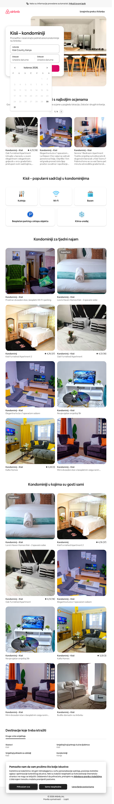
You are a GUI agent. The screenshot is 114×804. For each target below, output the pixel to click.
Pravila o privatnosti (52, 799)
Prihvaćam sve (23, 787)
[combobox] (34, 50)
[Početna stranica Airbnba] (13, 11)
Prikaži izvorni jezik (77, 3)
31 (15, 107)
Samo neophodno (53, 787)
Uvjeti (66, 799)
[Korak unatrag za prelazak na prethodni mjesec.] (15, 68)
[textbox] (22, 59)
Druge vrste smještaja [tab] (16, 736)
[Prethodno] (51, 111)
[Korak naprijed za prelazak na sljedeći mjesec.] (47, 68)
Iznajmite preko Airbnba (92, 11)
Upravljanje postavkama (83, 787)
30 (47, 101)
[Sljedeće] (61, 111)
